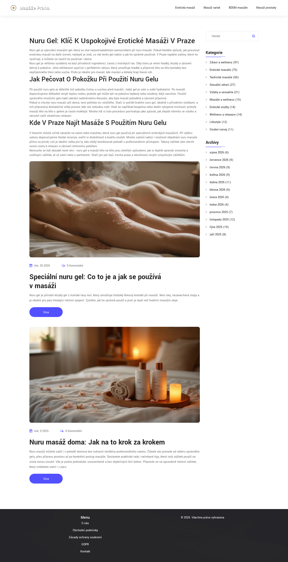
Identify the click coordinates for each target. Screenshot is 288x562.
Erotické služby (222, 107)
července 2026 (221, 160)
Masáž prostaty (266, 8)
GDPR (85, 544)
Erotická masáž (185, 8)
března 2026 (220, 190)
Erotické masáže (223, 70)
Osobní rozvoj (221, 130)
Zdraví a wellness (224, 62)
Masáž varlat (212, 8)
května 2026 (220, 175)
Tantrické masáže (224, 77)
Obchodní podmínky (85, 530)
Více (46, 312)
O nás (85, 523)
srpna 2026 (219, 152)
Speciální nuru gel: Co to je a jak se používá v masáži (95, 281)
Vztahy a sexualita (224, 92)
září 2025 (218, 234)
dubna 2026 (220, 182)
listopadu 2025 (222, 220)
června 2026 (220, 167)
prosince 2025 (221, 212)
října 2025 (219, 227)
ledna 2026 (219, 205)
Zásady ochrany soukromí (85, 537)
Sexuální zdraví (222, 85)
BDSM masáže (238, 8)
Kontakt (85, 551)
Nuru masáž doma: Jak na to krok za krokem (97, 442)
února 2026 (219, 197)
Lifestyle (218, 122)
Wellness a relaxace (226, 115)
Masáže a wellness (225, 100)
